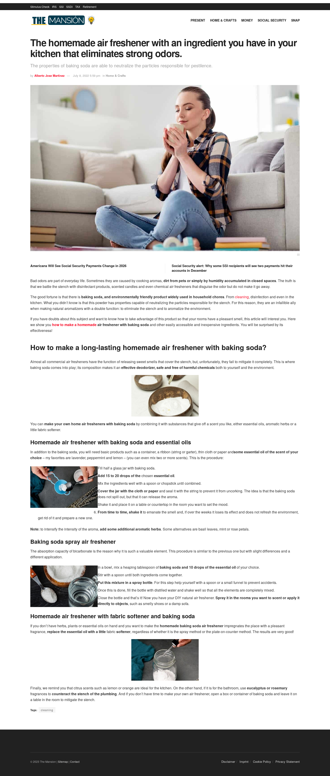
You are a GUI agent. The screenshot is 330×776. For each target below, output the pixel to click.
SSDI (69, 7)
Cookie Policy (262, 761)
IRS (54, 7)
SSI (61, 7)
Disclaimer (228, 761)
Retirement (89, 7)
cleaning (242, 296)
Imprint (244, 761)
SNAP (295, 20)
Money (247, 20)
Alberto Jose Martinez (49, 75)
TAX (77, 7)
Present (198, 20)
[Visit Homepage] (64, 20)
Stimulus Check (39, 7)
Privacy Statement (287, 761)
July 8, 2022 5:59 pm (86, 75)
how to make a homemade (74, 324)
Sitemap (63, 761)
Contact (74, 761)
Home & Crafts (223, 20)
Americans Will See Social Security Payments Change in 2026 (78, 265)
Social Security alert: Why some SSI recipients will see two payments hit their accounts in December (232, 268)
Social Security (272, 20)
